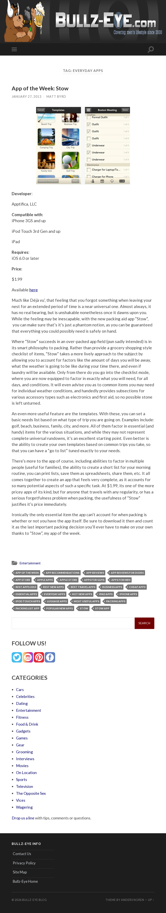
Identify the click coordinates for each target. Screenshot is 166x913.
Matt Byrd (56, 96)
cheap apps (137, 587)
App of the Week (27, 572)
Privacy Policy (24, 863)
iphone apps (128, 594)
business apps (112, 587)
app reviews (95, 572)
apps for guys (94, 579)
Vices (20, 800)
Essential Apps (26, 594)
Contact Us (22, 853)
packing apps (115, 601)
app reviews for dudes (127, 572)
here (33, 289)
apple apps (45, 579)
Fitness (22, 717)
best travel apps (83, 587)
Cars (20, 689)
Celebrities (25, 696)
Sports (21, 779)
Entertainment (30, 563)
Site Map (20, 872)
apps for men (120, 579)
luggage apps (57, 601)
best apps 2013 (26, 587)
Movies (22, 765)
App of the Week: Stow (40, 88)
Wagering (24, 807)
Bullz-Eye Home (25, 881)
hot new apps (82, 594)
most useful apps (86, 601)
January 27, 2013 (26, 96)
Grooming (24, 751)
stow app (102, 608)
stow (84, 608)
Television (24, 786)
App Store (23, 579)
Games (22, 738)
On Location (26, 772)
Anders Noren (132, 900)
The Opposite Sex (31, 793)
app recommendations (62, 572)
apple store (68, 579)
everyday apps (54, 594)
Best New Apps (53, 587)
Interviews (25, 758)
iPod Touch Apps (28, 601)
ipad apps (106, 594)
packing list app (27, 608)
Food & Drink (27, 724)
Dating (22, 703)
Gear (20, 744)
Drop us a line (23, 818)
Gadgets (23, 731)
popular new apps (59, 608)
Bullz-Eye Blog (34, 900)
